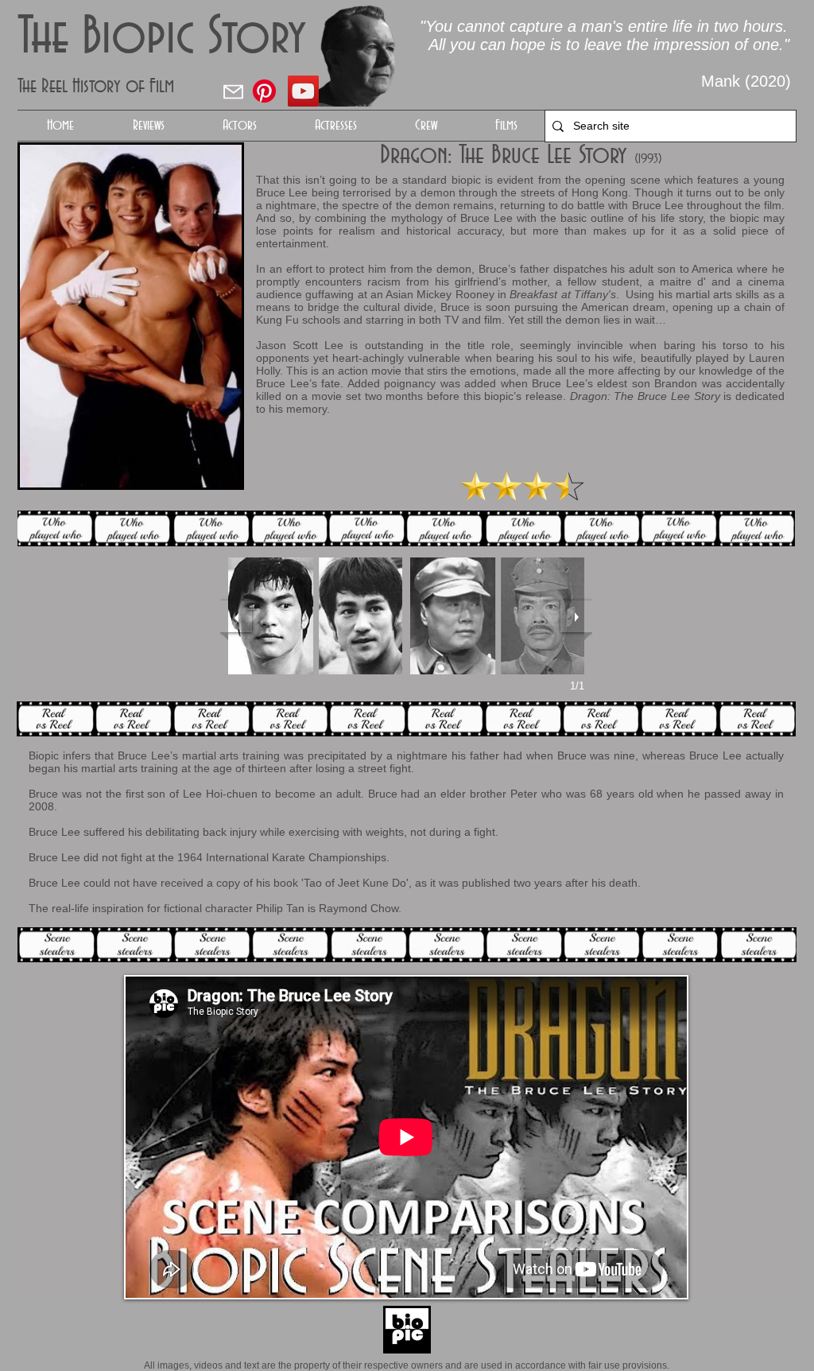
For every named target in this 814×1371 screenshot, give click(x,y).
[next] (576, 616)
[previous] (236, 616)
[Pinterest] (264, 91)
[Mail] (233, 91)
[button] (239, 126)
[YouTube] (303, 91)
